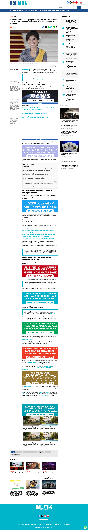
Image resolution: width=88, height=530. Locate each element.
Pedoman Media (49, 524)
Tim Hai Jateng (16, 26)
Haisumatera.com (71, 521)
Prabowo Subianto (16, 454)
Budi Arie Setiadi (26, 452)
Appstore (24, 393)
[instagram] (73, 3)
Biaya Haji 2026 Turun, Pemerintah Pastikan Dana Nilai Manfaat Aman (69, 166)
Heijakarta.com (49, 521)
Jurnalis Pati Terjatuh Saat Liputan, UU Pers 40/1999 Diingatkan (69, 121)
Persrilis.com (27, 386)
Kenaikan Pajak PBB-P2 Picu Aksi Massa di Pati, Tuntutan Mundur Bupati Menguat (69, 132)
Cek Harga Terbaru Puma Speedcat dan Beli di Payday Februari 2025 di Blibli (71, 22)
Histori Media (25, 524)
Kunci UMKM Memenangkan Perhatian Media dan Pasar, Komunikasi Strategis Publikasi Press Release (37, 112)
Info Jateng (15, 10)
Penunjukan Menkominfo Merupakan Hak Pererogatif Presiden (39, 183)
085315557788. (40, 79)
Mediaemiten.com (27, 339)
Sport (49, 10)
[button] (51, 66)
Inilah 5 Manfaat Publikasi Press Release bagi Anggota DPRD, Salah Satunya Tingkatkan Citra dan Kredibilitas (39, 235)
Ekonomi (31, 10)
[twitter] (71, 3)
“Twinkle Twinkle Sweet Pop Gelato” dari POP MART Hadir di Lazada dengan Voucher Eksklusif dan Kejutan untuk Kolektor (71, 97)
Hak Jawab (58, 524)
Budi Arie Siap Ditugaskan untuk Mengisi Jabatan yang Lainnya (39, 186)
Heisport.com (42, 521)
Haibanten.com (63, 521)
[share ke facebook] (43, 27)
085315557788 (40, 368)
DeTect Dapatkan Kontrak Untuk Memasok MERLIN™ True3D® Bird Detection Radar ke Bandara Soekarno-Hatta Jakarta (72, 47)
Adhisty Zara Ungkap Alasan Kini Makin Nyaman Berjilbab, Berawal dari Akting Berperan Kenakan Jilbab (72, 30)
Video (67, 10)
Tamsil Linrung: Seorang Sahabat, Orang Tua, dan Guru (69, 154)
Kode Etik (41, 524)
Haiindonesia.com (27, 521)
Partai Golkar (48, 452)
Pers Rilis (62, 10)
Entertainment (43, 10)
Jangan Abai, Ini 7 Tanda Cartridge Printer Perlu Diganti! (38, 238)
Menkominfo (34, 452)
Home (10, 10)
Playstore (47, 392)
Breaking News (19, 452)
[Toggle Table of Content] (54, 181)
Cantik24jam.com (41, 345)
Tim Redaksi (34, 524)
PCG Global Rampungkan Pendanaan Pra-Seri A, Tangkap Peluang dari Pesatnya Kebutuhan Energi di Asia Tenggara (71, 56)
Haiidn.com (15, 521)
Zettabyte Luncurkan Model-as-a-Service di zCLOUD (71, 80)
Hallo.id (41, 392)
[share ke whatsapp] (49, 27)
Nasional (21, 10)
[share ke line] (54, 27)
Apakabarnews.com (28, 345)
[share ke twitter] (46, 27)
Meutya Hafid (41, 452)
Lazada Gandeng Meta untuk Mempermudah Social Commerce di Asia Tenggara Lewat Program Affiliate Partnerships (72, 73)
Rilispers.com (47, 366)
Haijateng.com (56, 521)
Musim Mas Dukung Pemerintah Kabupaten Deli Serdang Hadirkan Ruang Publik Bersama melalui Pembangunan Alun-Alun (71, 64)
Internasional (55, 10)
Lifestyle (37, 10)
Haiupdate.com (35, 521)
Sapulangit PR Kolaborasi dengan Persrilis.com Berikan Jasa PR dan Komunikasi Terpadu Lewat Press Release (39, 169)
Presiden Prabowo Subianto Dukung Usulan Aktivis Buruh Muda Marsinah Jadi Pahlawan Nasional (38, 177)
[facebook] (68, 3)
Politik (26, 10)
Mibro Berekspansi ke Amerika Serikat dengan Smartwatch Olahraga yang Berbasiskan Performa (71, 38)
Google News (44, 395)
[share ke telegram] (51, 27)
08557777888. (53, 313)
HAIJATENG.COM (27, 69)
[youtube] (76, 3)
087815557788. (40, 254)
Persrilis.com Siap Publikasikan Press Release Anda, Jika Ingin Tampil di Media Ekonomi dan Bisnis (39, 108)
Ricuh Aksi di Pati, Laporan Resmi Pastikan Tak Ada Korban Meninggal (70, 126)
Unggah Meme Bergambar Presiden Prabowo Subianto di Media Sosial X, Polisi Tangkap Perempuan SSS (38, 173)
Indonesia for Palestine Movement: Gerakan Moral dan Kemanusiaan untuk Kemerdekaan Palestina (69, 160)
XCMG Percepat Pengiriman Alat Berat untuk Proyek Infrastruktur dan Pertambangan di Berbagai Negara (71, 88)
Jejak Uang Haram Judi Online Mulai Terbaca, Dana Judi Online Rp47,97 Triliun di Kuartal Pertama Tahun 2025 (39, 116)
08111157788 (25, 369)
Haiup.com (20, 521)
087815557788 (48, 368)
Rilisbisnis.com (32, 362)
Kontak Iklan (66, 524)
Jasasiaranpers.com (28, 364)
